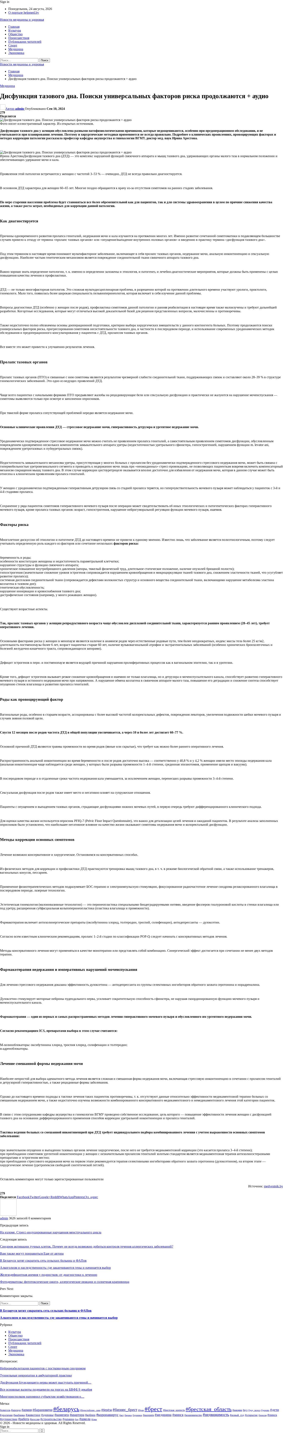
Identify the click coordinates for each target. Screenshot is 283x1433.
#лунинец (137, 1415)
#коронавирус (107, 1415)
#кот (121, 1415)
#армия (27, 1410)
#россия (35, 1419)
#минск (178, 1415)
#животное (33, 1415)
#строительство (51, 1419)
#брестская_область (209, 1409)
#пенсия (263, 1415)
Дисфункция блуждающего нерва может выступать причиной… (45, 1382)
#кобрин (90, 1415)
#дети (274, 1410)
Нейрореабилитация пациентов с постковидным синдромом (43, 1368)
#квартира (77, 1415)
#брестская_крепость (174, 1410)
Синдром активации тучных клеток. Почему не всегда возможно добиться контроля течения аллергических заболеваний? (86, 1246)
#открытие (251, 1415)
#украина (68, 1419)
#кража (128, 1415)
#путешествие (8, 1419)
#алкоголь (5, 1410)
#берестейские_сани (90, 1410)
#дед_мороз (254, 1410)
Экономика (16, 53)
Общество (15, 34)
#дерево (265, 1410)
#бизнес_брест (125, 1409)
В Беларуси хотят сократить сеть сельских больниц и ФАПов (46, 1310)
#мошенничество (193, 1415)
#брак (141, 1410)
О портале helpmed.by (23, 12)
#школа (85, 1419)
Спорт (12, 45)
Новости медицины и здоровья (22, 19)
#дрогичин (6, 1415)
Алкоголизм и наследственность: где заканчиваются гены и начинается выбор (59, 1317)
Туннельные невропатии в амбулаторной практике (36, 1375)
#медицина (163, 1415)
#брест (153, 1409)
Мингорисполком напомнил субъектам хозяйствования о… (42, 1396)
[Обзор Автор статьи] (8, 1214)
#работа (23, 1419)
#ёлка (94, 1419)
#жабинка (19, 1415)
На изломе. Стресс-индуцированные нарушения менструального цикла (50, 1232)
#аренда (16, 1410)
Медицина (15, 49)
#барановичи (42, 1410)
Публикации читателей (24, 41)
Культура (14, 30)
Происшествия (18, 38)
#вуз (245, 1410)
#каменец (61, 1415)
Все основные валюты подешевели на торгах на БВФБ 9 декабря (46, 1389)
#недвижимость (216, 1414)
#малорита (148, 1415)
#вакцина (237, 1410)
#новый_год (237, 1415)
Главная (13, 26)
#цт (77, 1419)
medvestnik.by (273, 1186)
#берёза (106, 1410)
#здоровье (47, 1415)
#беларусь (66, 1409)
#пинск (272, 1415)
